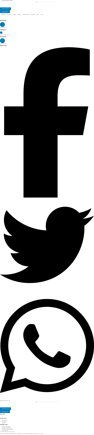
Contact (41, 14)
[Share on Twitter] (47, 245)
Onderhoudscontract (26, 14)
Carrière (37, 14)
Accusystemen (9, 14)
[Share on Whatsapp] (47, 346)
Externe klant (33, 14)
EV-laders (14, 14)
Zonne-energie (3, 14)
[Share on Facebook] (47, 122)
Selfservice (19, 14)
